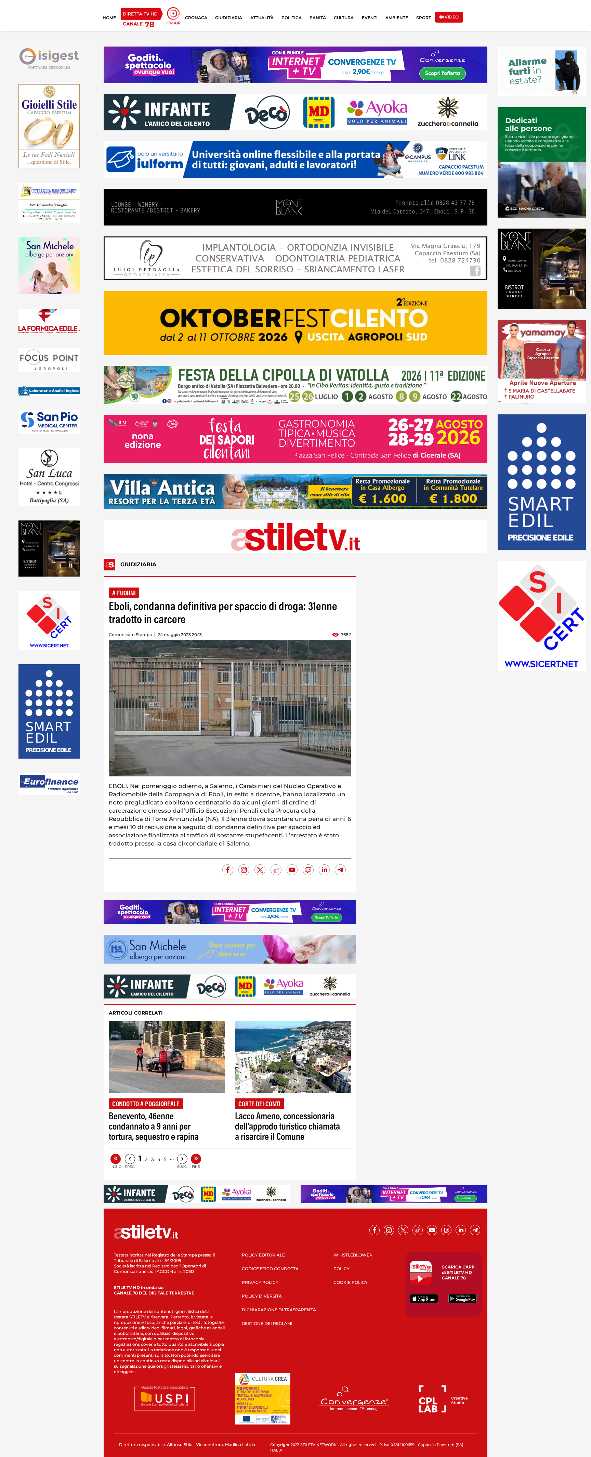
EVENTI (370, 17)
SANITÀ (318, 17)
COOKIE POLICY (350, 1282)
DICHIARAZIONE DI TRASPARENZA (279, 1309)
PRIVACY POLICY (260, 1282)
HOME (109, 17)
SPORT (423, 17)
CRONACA (196, 17)
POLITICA (291, 17)
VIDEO (451, 17)
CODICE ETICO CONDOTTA (270, 1268)
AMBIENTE (396, 17)
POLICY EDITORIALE (263, 1255)
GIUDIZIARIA (228, 17)
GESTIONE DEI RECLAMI (267, 1323)
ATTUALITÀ (262, 17)
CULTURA (344, 17)
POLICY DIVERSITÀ (262, 1296)
